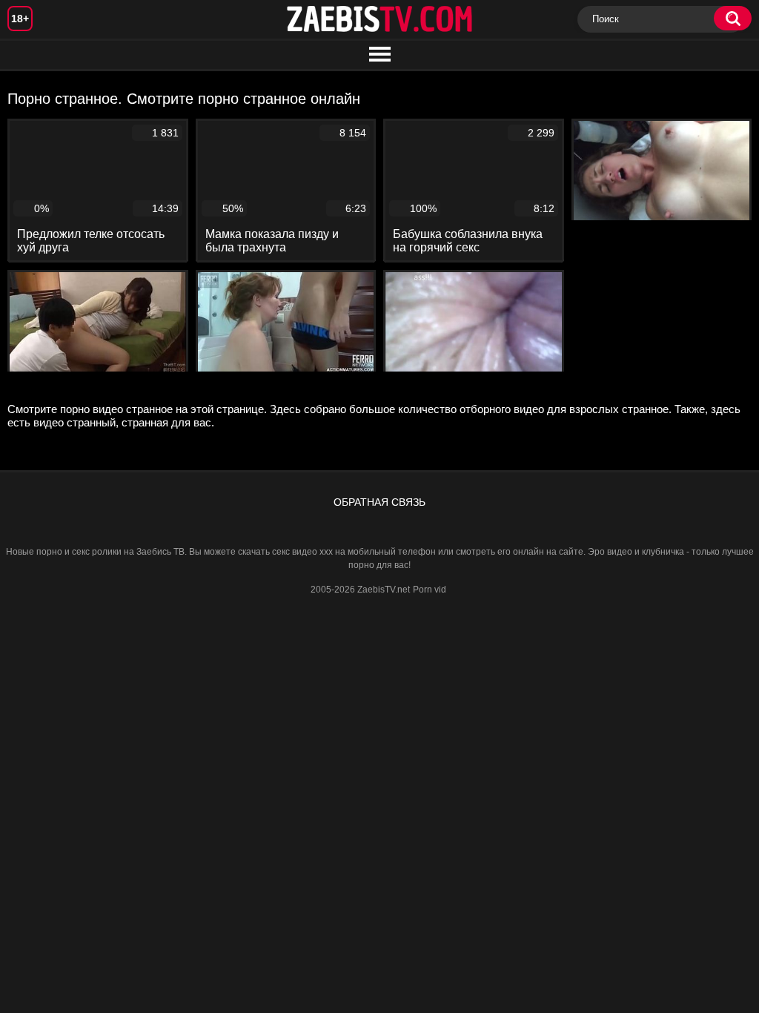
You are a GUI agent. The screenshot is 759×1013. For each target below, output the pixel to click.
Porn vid (429, 589)
